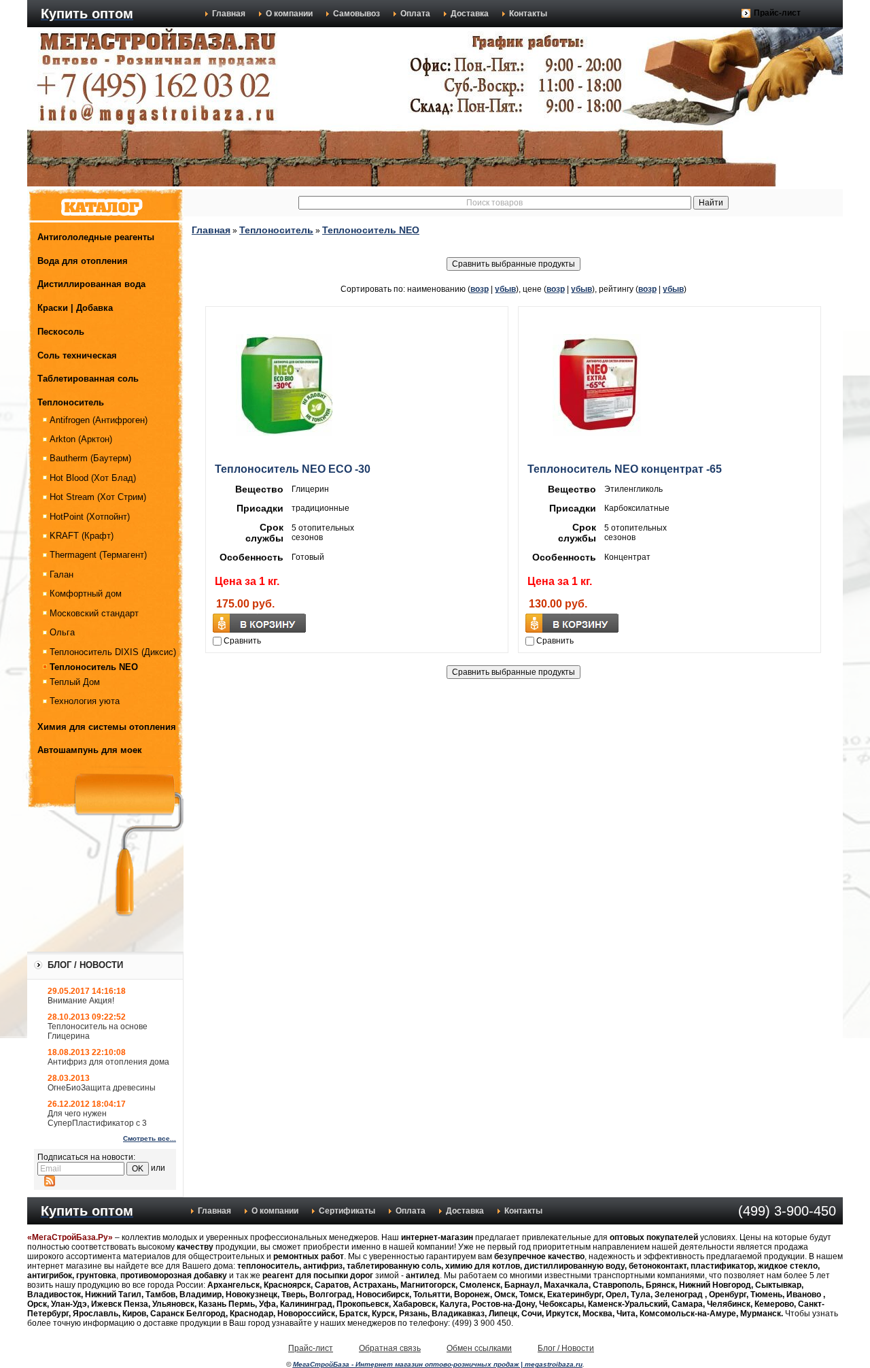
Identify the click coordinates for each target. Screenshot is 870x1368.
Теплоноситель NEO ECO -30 (292, 469)
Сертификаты (347, 1211)
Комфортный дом (86, 593)
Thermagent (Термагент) (98, 555)
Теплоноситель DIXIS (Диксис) (113, 652)
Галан (61, 574)
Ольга (62, 632)
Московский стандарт (94, 613)
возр (479, 289)
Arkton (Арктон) (81, 439)
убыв (505, 289)
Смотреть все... (149, 1138)
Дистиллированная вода (91, 284)
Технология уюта (85, 701)
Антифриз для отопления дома (108, 1062)
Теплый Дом (75, 682)
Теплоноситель (70, 402)
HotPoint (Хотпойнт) (90, 517)
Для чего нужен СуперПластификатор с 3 (97, 1118)
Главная (228, 13)
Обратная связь (390, 1348)
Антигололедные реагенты (95, 237)
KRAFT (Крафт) (82, 536)
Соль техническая (77, 355)
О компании (289, 13)
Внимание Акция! (81, 1000)
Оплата (415, 13)
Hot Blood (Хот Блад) (93, 478)
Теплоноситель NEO (94, 667)
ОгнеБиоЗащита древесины (102, 1087)
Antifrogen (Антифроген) (98, 420)
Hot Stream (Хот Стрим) (98, 497)
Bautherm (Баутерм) (90, 458)
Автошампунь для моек (89, 750)
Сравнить (242, 641)
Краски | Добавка (75, 308)
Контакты (528, 13)
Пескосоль (60, 332)
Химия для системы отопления (106, 727)
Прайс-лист (777, 13)
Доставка (470, 13)
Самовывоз (356, 13)
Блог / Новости (566, 1348)
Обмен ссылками (479, 1348)
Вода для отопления (82, 261)
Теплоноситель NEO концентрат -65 (624, 469)
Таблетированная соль (88, 378)
